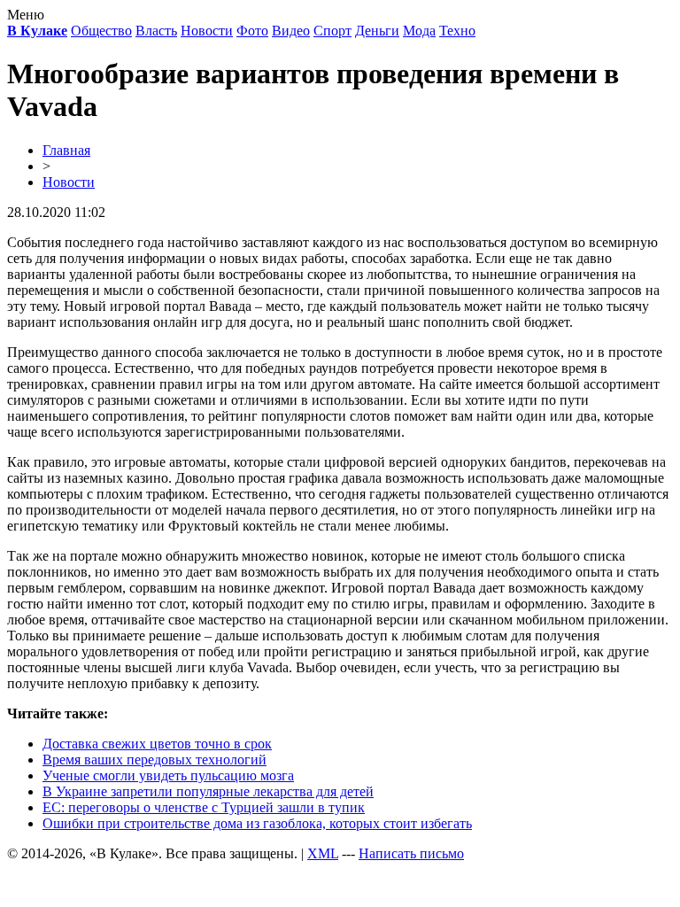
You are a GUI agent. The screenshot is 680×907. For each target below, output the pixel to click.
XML (322, 853)
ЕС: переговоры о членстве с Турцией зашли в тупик (203, 807)
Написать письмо (411, 853)
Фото (252, 30)
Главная (66, 150)
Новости (207, 30)
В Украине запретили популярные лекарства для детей (208, 791)
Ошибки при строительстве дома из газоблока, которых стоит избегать (257, 823)
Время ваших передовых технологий (154, 759)
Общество (101, 30)
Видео (291, 30)
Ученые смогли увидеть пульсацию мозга (168, 775)
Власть (156, 30)
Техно (457, 30)
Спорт (332, 30)
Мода (419, 30)
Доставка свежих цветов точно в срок (157, 743)
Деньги (377, 30)
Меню (25, 14)
